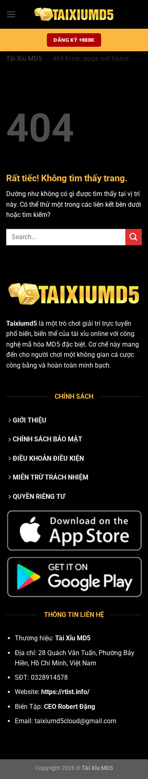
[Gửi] (133, 237)
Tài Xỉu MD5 (24, 58)
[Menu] (11, 14)
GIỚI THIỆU (29, 420)
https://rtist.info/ (65, 692)
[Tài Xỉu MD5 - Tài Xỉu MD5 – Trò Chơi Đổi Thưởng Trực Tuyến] (74, 14)
